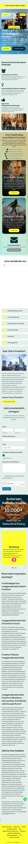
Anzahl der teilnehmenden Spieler (12, 452)
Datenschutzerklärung (14, 833)
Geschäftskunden (7, 826)
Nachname (17, 432)
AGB (20, 835)
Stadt (4, 444)
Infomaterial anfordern (9, 401)
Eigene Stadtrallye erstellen (10, 831)
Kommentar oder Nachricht (10, 462)
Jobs (20, 829)
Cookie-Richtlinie (14, 837)
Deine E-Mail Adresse (9, 436)
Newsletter (16, 826)
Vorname (4, 432)
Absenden (7, 489)
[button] (14, 178)
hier (16, 745)
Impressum (22, 831)
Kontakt (24, 826)
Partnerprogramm (12, 829)
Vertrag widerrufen (12, 835)
